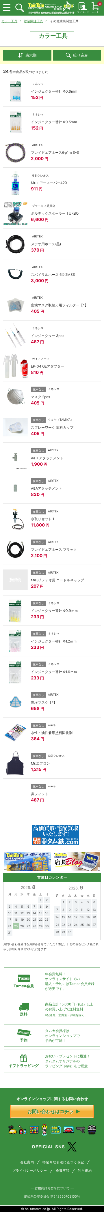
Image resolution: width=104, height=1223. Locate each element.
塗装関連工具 (33, 21)
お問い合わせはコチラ (50, 1111)
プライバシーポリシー (29, 1171)
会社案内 (27, 1162)
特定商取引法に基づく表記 (63, 1162)
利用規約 (85, 1171)
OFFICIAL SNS (48, 1146)
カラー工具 (9, 21)
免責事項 (63, 1171)
